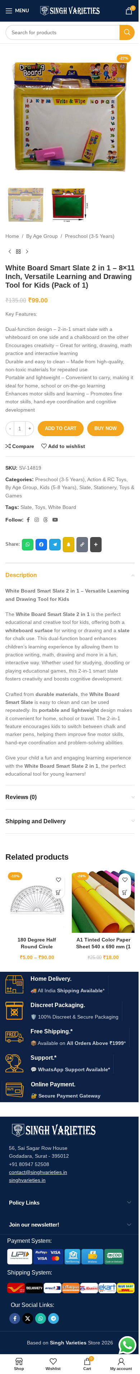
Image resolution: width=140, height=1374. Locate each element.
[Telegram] (55, 544)
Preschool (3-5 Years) (90, 236)
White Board (62, 507)
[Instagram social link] (36, 520)
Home (12, 236)
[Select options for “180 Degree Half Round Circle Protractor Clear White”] (58, 892)
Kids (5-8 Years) (58, 487)
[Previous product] (9, 252)
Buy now (105, 428)
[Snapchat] (68, 544)
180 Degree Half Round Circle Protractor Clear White (37, 947)
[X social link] (27, 1318)
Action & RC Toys (106, 479)
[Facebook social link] (28, 520)
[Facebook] (41, 544)
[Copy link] (82, 544)
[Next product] (27, 252)
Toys (40, 507)
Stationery (105, 487)
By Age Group (42, 236)
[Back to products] (18, 252)
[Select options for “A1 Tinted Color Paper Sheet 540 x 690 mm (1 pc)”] (124, 892)
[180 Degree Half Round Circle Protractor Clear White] (36, 901)
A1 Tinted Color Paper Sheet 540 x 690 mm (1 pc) (103, 947)
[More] (96, 544)
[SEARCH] (127, 32)
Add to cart (60, 428)
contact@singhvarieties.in (38, 1172)
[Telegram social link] (53, 1318)
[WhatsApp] (27, 544)
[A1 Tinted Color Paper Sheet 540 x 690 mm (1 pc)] (103, 901)
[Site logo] (70, 10)
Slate (85, 487)
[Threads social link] (45, 520)
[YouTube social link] (55, 520)
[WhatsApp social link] (40, 1318)
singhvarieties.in (27, 1180)
